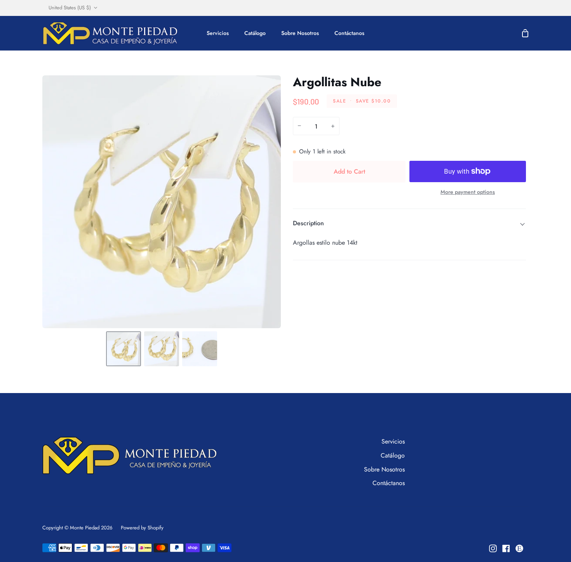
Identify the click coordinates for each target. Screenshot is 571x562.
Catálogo (393, 455)
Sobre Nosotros (384, 469)
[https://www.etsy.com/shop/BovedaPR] (519, 548)
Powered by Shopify (142, 527)
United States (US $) (70, 7)
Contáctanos (389, 482)
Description (308, 223)
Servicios (393, 441)
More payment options (467, 192)
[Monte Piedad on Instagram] (493, 548)
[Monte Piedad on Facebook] (506, 548)
